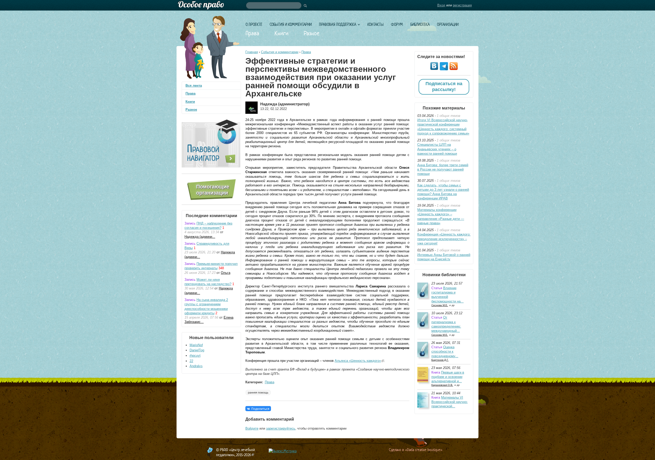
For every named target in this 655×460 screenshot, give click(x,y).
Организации (447, 24)
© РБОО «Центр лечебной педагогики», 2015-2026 (235, 452)
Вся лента (193, 85)
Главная (251, 52)
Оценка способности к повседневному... (444, 351)
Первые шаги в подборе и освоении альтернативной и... (447, 377)
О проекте (254, 24)
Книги (281, 33)
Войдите (251, 428)
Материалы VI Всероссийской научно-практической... (449, 402)
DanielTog (197, 350)
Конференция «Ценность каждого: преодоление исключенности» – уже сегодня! (444, 238)
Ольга (225, 273)
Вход (441, 5)
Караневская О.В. (442, 385)
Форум (397, 24)
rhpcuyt (195, 355)
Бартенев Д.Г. (440, 359)
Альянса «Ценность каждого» (359, 361)
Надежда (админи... (199, 237)
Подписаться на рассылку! (443, 86)
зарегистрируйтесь (280, 428)
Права (252, 33)
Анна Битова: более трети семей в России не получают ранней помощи (442, 169)
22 (191, 361)
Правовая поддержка (337, 24)
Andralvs (196, 366)
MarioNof (196, 345)
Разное (312, 33)
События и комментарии (291, 24)
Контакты (375, 24)
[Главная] (327, 5)
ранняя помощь (258, 392)
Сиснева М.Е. (439, 305)
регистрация (462, 5)
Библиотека (420, 24)
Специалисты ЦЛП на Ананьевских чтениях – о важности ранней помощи (437, 149)
